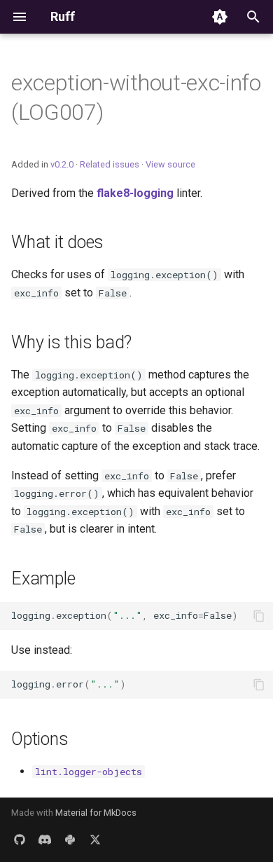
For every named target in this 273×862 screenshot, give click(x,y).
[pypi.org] (70, 839)
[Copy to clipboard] (259, 616)
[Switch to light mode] (220, 17)
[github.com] (19, 839)
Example (43, 578)
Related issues (109, 164)
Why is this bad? (71, 342)
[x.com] (95, 839)
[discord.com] (45, 839)
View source (170, 164)
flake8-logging (135, 193)
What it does (57, 242)
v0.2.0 (62, 164)
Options (39, 739)
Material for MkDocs (95, 812)
